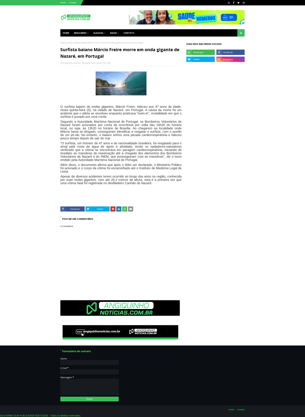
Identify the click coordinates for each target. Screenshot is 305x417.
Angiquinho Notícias (72, 63)
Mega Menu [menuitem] (80, 32)
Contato (72, 2)
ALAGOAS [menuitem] (98, 32)
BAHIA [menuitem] (113, 32)
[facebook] (233, 2)
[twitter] (238, 2)
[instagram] (243, 2)
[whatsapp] (229, 2)
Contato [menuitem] (129, 32)
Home (63, 2)
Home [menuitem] (66, 32)
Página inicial (66, 42)
